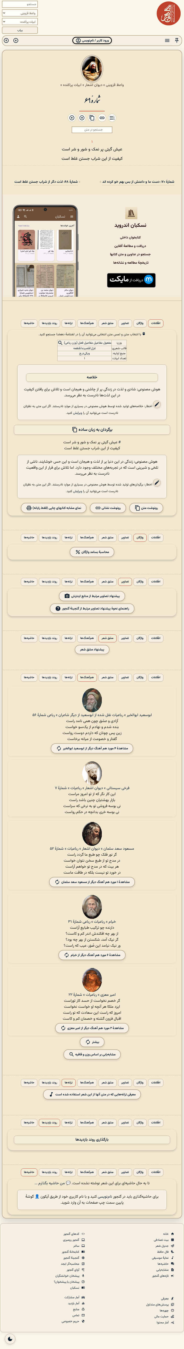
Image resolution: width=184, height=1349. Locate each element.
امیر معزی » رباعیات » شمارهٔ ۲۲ (92, 995)
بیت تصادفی (161, 1240)
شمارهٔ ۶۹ (92, 99)
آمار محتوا (163, 1322)
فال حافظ (163, 1252)
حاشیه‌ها (29, 323)
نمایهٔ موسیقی (160, 1258)
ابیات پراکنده (72, 85)
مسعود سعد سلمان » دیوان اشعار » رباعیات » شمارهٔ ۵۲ (92, 849)
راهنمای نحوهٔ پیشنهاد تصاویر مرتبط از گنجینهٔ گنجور (95, 608)
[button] (177, 41)
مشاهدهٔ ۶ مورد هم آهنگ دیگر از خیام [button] (95, 954)
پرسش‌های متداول (157, 1304)
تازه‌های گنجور (160, 1276)
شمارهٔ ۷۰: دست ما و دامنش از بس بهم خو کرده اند (138, 182)
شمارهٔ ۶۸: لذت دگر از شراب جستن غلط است (46, 182)
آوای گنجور (73, 1270)
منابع (76, 1309)
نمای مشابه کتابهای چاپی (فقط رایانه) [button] (56, 507)
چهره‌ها (164, 1310)
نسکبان (75, 1288)
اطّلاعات (155, 323)
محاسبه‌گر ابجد (70, 1264)
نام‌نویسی (105, 1197)
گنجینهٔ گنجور (71, 1258)
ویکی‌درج (84, 353)
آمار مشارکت (72, 1297)
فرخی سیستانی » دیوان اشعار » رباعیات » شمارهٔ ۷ (92, 788)
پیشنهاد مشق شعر (92, 649)
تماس (76, 1315)
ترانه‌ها (69, 323)
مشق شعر (108, 323)
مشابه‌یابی (162, 1270)
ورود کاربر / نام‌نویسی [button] (95, 40)
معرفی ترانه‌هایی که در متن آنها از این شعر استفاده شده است (95, 1094)
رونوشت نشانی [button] (111, 507)
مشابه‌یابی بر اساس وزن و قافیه (95, 1054)
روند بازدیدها (49, 323)
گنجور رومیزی (71, 1240)
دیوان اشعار (93, 85)
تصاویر (125, 323)
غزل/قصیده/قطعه (84, 348)
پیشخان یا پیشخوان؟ (67, 1282)
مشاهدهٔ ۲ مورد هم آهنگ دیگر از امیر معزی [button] (95, 1027)
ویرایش (77, 413)
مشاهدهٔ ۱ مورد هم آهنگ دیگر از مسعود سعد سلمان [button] (95, 881)
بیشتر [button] (95, 1041)
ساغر (76, 1246)
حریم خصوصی (71, 1321)
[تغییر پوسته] (10, 1339)
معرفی (165, 1298)
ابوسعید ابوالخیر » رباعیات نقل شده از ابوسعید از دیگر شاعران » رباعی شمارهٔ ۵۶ (92, 715)
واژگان (140, 323)
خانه (166, 1234)
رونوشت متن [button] (149, 507)
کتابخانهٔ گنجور (71, 1252)
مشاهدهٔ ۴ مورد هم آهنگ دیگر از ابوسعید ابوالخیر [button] (95, 748)
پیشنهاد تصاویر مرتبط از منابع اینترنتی (95, 595)
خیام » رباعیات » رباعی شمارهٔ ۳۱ (92, 922)
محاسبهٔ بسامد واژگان (95, 551)
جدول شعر (162, 1246)
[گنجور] (168, 13)
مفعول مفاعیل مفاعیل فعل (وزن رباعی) (87, 343)
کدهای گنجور (71, 1234)
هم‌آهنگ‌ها (87, 323)
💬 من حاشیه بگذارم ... (52, 1183)
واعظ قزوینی (115, 85)
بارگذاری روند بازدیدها (92, 1140)
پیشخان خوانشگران (67, 1276)
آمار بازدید (74, 1303)
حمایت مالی (161, 1316)
